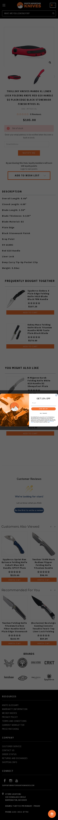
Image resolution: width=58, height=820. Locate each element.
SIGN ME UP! (43, 408)
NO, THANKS (43, 413)
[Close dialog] (56, 395)
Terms (32, 422)
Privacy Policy (50, 421)
